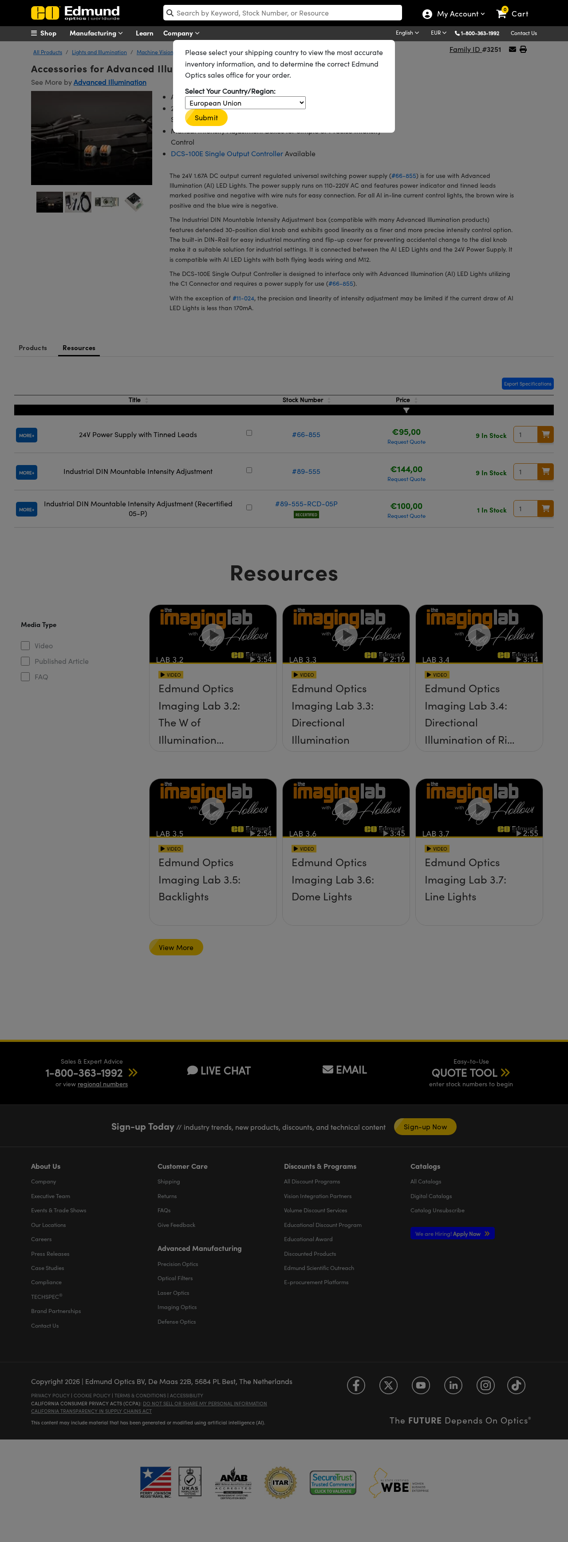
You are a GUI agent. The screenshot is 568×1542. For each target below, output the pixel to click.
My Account (457, 15)
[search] (282, 12)
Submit (206, 117)
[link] (516, 6)
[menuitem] (53, 33)
